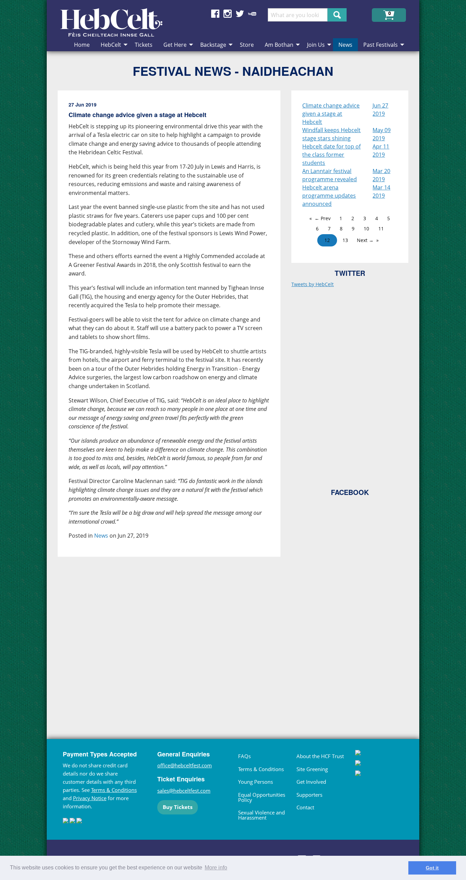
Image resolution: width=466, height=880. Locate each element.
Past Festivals (380, 44)
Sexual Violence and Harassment (261, 815)
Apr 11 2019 (381, 150)
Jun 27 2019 (380, 109)
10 (366, 228)
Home (82, 44)
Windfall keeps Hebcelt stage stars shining (331, 134)
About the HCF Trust (320, 756)
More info (216, 867)
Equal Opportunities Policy (261, 797)
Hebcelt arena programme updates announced (329, 196)
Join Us (316, 44)
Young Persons (255, 781)
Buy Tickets (177, 807)
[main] (175, 401)
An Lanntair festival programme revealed (329, 175)
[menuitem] (82, 44)
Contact (305, 807)
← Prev (323, 218)
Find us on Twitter (239, 13)
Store (247, 44)
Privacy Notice (89, 798)
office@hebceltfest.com (184, 765)
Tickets (143, 44)
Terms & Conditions (114, 789)
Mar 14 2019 (381, 191)
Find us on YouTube (252, 13)
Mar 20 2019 (381, 175)
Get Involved (311, 781)
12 (327, 240)
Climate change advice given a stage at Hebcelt (331, 114)
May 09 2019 (382, 134)
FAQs (244, 756)
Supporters (309, 794)
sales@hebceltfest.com (183, 790)
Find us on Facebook (215, 13)
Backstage (213, 44)
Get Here (175, 44)
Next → (365, 240)
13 (345, 240)
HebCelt (111, 44)
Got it (432, 867)
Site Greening (312, 769)
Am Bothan (279, 44)
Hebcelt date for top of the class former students (331, 155)
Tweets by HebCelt (312, 284)
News (345, 44)
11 (381, 228)
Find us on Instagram (227, 13)
